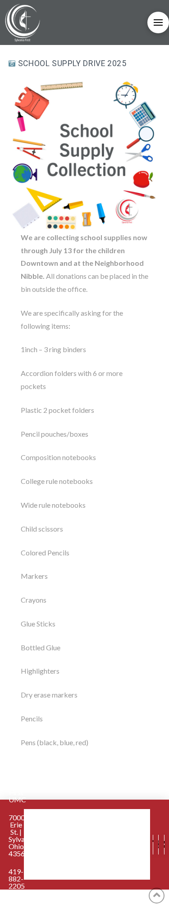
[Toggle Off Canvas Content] (158, 22)
